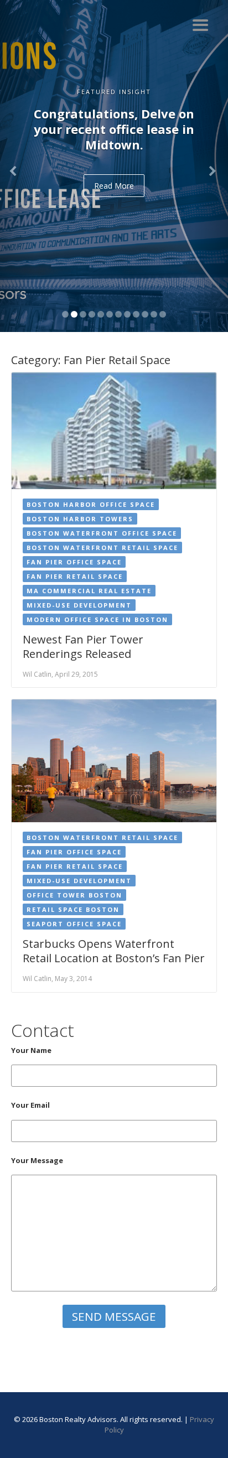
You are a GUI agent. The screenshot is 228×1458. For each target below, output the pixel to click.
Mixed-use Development (79, 605)
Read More (114, 185)
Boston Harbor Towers (80, 519)
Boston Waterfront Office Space (102, 533)
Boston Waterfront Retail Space (102, 547)
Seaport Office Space (74, 924)
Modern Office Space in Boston (97, 619)
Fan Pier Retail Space (75, 576)
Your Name (31, 1050)
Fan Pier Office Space (74, 562)
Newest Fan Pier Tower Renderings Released (83, 646)
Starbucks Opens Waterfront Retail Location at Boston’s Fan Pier (114, 951)
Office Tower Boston (74, 895)
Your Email (30, 1105)
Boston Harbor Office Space (91, 504)
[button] (17, 166)
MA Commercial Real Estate (89, 591)
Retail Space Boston (73, 909)
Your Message (37, 1160)
